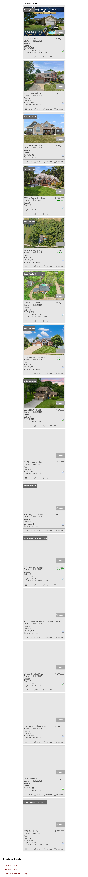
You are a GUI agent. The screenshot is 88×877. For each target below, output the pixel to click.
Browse (11, 865)
